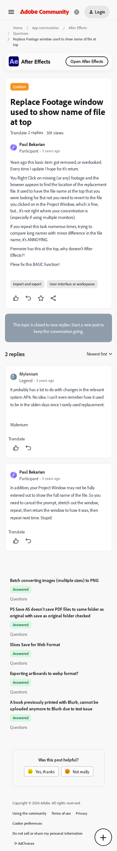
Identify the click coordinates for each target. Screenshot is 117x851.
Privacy (81, 813)
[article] (58, 412)
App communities (45, 27)
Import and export (27, 284)
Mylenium (28, 373)
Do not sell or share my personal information (47, 833)
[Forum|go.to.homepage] (44, 12)
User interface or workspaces (72, 284)
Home (17, 27)
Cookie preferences (27, 823)
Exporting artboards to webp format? (44, 673)
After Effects (78, 27)
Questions (20, 33)
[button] (11, 14)
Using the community (29, 813)
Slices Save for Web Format (35, 644)
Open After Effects (87, 61)
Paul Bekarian (32, 144)
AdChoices (26, 843)
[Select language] (77, 12)
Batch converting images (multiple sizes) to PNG (54, 580)
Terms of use (61, 813)
